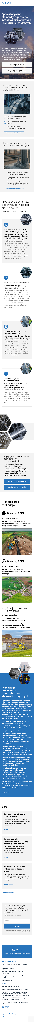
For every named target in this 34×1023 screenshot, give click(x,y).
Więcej (6, 829)
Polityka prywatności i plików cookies (20, 1014)
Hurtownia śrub (7, 980)
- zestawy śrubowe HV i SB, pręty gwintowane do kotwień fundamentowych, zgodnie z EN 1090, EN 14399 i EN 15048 (17, 750)
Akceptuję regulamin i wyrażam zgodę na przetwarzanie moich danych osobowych (18, 931)
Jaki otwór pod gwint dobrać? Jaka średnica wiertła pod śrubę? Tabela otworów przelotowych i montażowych (15, 993)
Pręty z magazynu (8, 968)
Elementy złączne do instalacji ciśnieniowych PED (12, 972)
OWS (3, 1016)
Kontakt (5, 1007)
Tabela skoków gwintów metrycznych (15, 989)
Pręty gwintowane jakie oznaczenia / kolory (15, 1003)
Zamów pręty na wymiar (17, 487)
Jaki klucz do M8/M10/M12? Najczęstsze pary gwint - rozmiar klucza (15, 998)
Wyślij (17, 926)
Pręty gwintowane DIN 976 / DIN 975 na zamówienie (15, 965)
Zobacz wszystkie (8, 892)
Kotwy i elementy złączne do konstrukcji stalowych (16, 976)
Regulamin (5, 1014)
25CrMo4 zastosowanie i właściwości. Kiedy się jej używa (16, 868)
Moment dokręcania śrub (10, 986)
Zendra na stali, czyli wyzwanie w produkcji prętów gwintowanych (16, 841)
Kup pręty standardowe (17, 481)
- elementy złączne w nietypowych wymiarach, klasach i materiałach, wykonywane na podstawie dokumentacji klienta (17, 761)
